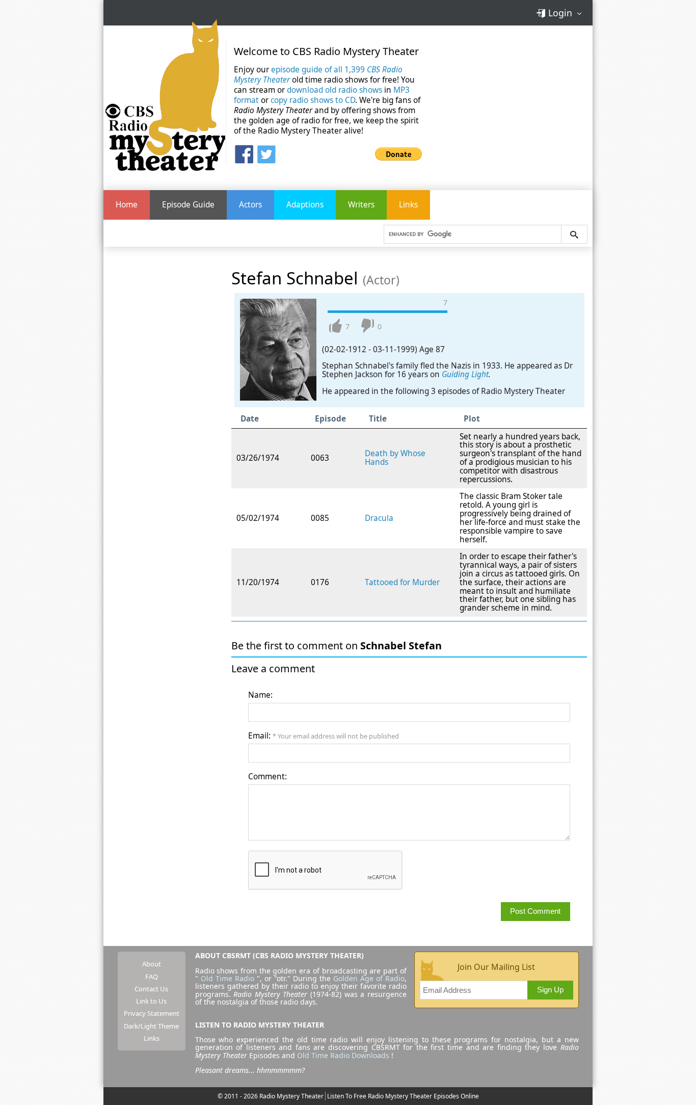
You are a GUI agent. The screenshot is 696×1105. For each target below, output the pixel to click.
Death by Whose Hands (395, 457)
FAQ (151, 976)
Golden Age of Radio (369, 978)
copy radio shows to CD (313, 100)
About (151, 963)
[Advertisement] (515, 101)
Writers (361, 204)
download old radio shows (334, 90)
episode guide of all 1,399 (318, 74)
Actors (250, 204)
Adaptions (305, 204)
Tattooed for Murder (402, 582)
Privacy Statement (151, 1013)
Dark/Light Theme (151, 1026)
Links (408, 204)
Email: (323, 735)
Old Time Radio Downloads (344, 1055)
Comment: (267, 776)
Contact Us (151, 988)
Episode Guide (188, 204)
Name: (260, 695)
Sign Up (550, 989)
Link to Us (151, 1001)
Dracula (379, 518)
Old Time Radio (227, 978)
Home (127, 204)
